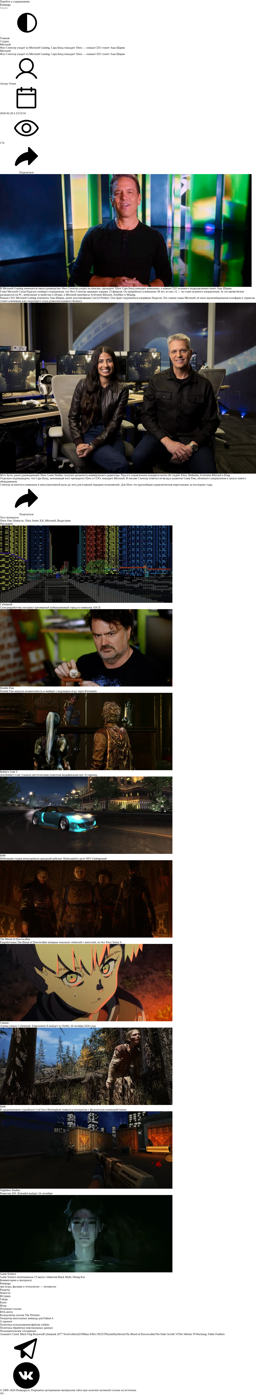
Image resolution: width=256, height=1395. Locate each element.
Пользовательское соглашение (18, 1330)
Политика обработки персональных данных (26, 1327)
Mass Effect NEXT (94, 1334)
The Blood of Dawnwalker (140, 1334)
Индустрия (63, 520)
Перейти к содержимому (15, 1)
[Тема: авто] (27, 23)
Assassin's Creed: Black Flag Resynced (22, 1334)
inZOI (79, 1334)
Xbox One (6, 520)
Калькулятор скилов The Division (20, 1315)
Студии (4, 41)
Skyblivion (119, 1334)
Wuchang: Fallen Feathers (210, 1334)
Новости (18, 520)
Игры (3, 1305)
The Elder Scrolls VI (166, 1334)
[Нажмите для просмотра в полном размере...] (128, 388)
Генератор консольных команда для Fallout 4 (26, 1318)
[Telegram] (128, 1349)
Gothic (72, 1334)
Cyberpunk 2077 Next (56, 1334)
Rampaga (5, 4)
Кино (3, 1302)
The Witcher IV (187, 1334)
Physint (109, 1334)
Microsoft (5, 44)
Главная (5, 38)
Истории (5, 1296)
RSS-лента (6, 1311)
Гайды (4, 1299)
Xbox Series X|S (34, 520)
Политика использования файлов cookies (24, 1324)
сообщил (42, 291)
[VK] (128, 1375)
